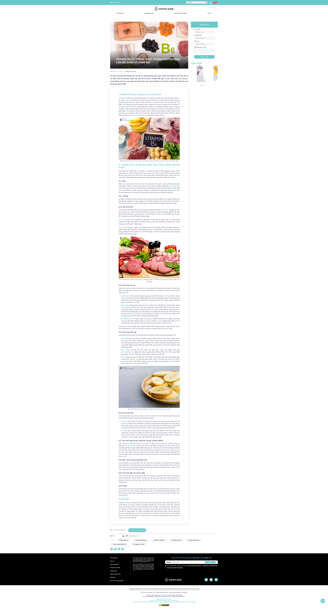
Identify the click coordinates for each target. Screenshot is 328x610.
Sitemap (112, 577)
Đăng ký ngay (204, 57)
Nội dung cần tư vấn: (200, 47)
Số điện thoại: (198, 35)
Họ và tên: (197, 29)
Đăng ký (210, 562)
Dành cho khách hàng (180, 13)
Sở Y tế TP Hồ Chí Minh (116, 580)
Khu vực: (196, 41)
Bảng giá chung (149, 13)
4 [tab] (206, 85)
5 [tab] (207, 85)
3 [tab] (204, 85)
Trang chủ (113, 71)
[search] (207, 2)
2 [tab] (202, 85)
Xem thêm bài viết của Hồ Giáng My (137, 530)
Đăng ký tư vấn (114, 2)
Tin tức (209, 13)
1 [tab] (201, 85)
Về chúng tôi (120, 13)
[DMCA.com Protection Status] (164, 605)
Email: (168, 562)
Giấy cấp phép (114, 564)
